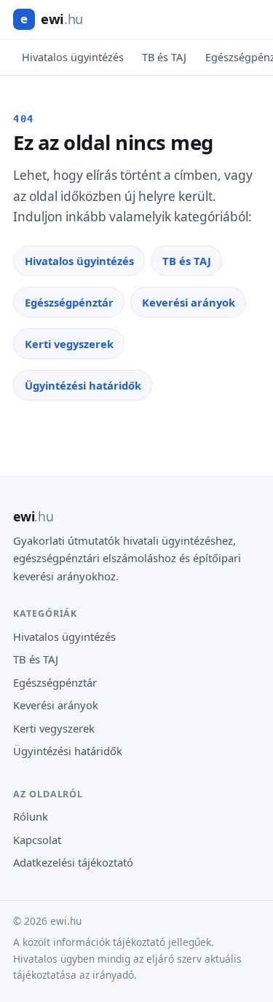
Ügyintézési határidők (83, 385)
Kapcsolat (37, 839)
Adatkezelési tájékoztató (73, 862)
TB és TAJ (164, 57)
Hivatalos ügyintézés (73, 57)
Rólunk (30, 816)
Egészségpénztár (69, 302)
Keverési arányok (188, 302)
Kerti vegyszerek (69, 343)
